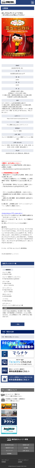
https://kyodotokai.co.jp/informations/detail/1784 (16, 169)
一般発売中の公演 (9, 447)
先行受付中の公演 (9, 445)
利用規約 (4, 461)
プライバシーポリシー (23, 460)
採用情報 (9, 453)
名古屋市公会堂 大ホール (16, 73)
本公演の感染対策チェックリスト (10, 253)
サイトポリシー (5, 460)
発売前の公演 (26, 445)
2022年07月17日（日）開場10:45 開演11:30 (17, 153)
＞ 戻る (17, 324)
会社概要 (26, 447)
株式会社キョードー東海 (20, 439)
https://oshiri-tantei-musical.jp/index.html (17, 118)
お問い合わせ (26, 450)
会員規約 (20, 461)
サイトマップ (9, 450)
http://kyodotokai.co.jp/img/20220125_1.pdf (15, 186)
